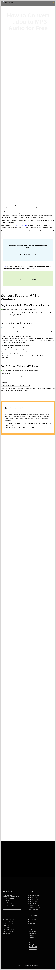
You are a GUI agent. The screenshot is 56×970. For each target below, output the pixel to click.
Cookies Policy (33, 949)
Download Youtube (34, 895)
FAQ (30, 921)
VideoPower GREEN (8, 899)
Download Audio (33, 899)
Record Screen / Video (35, 903)
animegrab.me (33, 933)
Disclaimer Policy (33, 947)
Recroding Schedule (34, 907)
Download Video (33, 897)
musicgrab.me (32, 935)
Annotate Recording (8, 923)
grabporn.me (32, 931)
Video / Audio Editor (8, 921)
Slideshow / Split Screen (9, 919)
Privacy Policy (32, 945)
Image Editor (6, 925)
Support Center (33, 919)
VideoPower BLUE (18, 225)
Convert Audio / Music (8, 931)
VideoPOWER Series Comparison (12, 909)
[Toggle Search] (53, 3)
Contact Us (32, 923)
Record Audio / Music (34, 905)
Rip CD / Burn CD (7, 933)
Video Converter (7, 927)
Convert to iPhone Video (9, 929)
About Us (31, 943)
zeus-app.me (32, 937)
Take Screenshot (33, 909)
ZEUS (25, 225)
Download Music (33, 901)
